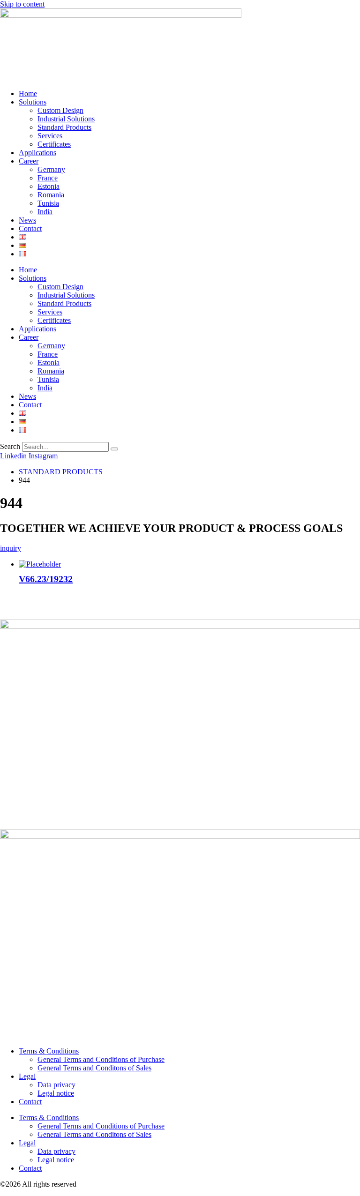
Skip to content (22, 4)
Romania (51, 195)
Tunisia (48, 203)
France (48, 178)
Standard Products (64, 127)
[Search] (114, 449)
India (45, 212)
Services (50, 136)
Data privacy (56, 1085)
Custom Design (60, 110)
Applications (37, 153)
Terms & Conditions (49, 1051)
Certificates (54, 144)
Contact (30, 228)
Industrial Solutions (66, 119)
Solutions (32, 102)
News (27, 220)
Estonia (49, 186)
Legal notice (56, 1093)
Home (28, 93)
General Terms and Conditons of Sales (94, 1068)
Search (10, 446)
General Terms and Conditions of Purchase (101, 1059)
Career (28, 161)
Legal (27, 1076)
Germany (51, 169)
